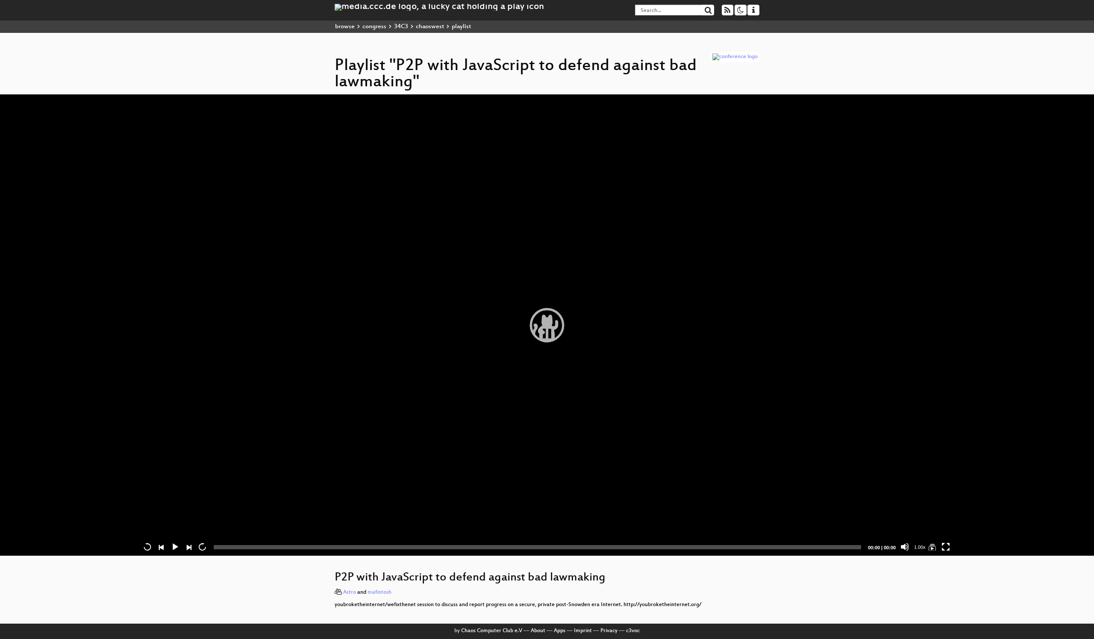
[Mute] (905, 547)
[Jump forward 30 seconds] (202, 547)
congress (374, 26)
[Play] (547, 325)
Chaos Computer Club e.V (491, 631)
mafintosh (379, 592)
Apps (559, 631)
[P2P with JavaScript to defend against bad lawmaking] (932, 547)
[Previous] (161, 547)
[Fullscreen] (946, 547)
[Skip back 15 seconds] (147, 547)
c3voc (633, 631)
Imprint (583, 631)
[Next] (188, 547)
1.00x (920, 547)
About (538, 631)
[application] (547, 325)
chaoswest (430, 26)
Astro (349, 592)
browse (345, 26)
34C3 (401, 26)
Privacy (609, 631)
